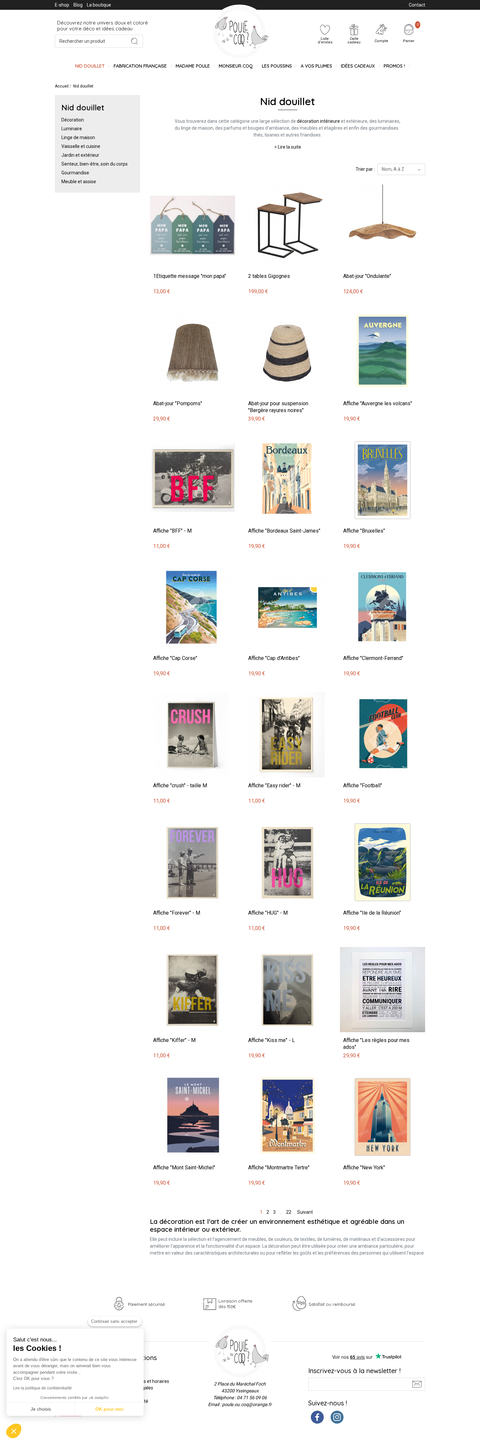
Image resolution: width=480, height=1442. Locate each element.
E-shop (62, 5)
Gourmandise (75, 172)
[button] (14, 1431)
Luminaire (71, 128)
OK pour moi (109, 1409)
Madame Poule (193, 66)
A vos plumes (316, 66)
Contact (417, 5)
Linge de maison (78, 137)
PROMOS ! (394, 66)
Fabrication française (140, 66)
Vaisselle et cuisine (80, 146)
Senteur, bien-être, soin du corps (94, 164)
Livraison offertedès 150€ (235, 1303)
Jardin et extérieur (80, 155)
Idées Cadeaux (358, 66)
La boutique (99, 5)
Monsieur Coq (236, 66)
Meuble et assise (78, 181)
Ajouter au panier (168, 179)
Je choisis (41, 1409)
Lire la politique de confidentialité (42, 1388)
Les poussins (277, 66)
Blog (78, 5)
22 (288, 1212)
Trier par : (365, 169)
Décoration (72, 119)
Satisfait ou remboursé (332, 1304)
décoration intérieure (318, 121)
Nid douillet (90, 66)
